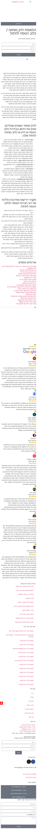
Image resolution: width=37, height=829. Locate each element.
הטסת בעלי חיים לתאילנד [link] (26, 684)
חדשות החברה (29, 709)
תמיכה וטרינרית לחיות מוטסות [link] (25, 618)
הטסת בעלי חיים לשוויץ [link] (27, 680)
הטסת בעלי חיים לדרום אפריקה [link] (24, 660)
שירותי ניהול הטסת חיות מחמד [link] (24, 586)
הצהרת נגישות (32, 771)
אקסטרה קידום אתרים (29, 774)
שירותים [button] (31, 701)
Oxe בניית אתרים (31, 777)
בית (32, 693)
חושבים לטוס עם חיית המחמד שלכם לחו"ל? (21, 287)
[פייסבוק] (33, 761)
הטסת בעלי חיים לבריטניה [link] (26, 652)
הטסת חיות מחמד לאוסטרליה (26, 285)
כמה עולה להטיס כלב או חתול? (26, 276)
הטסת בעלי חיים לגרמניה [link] (26, 656)
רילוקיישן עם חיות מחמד (28, 298)
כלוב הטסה (26, 229)
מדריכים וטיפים (29, 713)
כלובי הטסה (30, 705)
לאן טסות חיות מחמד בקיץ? (27, 289)
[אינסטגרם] (29, 761)
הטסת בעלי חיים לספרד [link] (26, 672)
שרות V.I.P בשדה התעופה (26, 594)
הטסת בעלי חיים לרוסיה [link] (26, 644)
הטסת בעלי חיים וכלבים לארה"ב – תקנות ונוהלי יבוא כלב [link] (20, 636)
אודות (32, 697)
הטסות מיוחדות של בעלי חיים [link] (25, 590)
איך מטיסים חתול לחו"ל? (28, 270)
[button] (18, 25)
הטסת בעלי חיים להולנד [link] (27, 668)
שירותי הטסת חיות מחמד (27, 584)
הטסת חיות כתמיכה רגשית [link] (26, 602)
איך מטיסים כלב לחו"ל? (28, 272)
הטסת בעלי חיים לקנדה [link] (27, 641)
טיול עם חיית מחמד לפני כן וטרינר (25, 291)
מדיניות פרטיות (22, 771)
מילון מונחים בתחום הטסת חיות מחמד (23, 296)
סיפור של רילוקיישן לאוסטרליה (26, 304)
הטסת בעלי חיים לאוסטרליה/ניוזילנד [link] (23, 648)
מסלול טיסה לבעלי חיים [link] (27, 614)
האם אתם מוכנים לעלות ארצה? (26, 292)
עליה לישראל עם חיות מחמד (26, 300)
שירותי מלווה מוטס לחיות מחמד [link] (24, 622)
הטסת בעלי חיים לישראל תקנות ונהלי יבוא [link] (21, 631)
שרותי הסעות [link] (30, 598)
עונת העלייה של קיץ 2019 (27, 302)
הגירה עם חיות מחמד (29, 283)
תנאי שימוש (13, 771)
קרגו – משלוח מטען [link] (28, 610)
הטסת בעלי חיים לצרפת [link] (26, 664)
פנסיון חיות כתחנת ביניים (28, 279)
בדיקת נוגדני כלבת (30, 281)
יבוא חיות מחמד (31, 294)
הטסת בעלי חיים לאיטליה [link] (26, 676)
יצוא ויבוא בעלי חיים (29, 626)
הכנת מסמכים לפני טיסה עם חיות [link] (24, 606)
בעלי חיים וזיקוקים (30, 277)
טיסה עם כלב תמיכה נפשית (27, 274)
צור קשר (31, 717)
